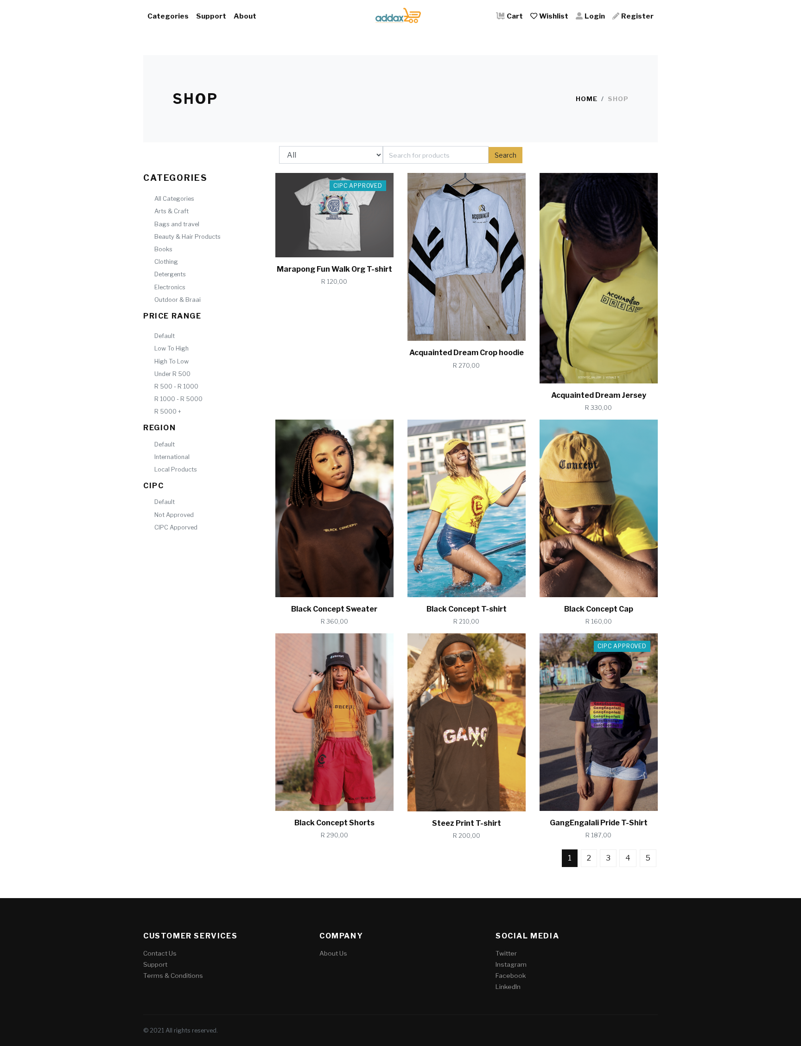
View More (348, 242)
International (172, 456)
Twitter (506, 953)
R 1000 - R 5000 (178, 398)
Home (587, 98)
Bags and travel (176, 224)
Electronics (169, 287)
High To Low (171, 361)
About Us (333, 953)
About (245, 16)
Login (595, 16)
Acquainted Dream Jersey (598, 395)
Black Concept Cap (598, 609)
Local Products (175, 469)
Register (637, 16)
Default (164, 335)
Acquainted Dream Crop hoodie (466, 352)
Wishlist (553, 16)
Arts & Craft (171, 211)
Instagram (511, 964)
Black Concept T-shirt (466, 609)
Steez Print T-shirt (466, 823)
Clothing (166, 261)
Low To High (171, 348)
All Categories (174, 198)
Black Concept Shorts (334, 822)
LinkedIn (508, 986)
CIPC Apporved (175, 527)
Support (211, 16)
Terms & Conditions (173, 975)
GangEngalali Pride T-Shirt (599, 822)
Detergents (170, 274)
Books (163, 249)
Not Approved (174, 514)
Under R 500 (172, 373)
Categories (168, 16)
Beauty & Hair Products (187, 236)
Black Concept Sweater (334, 609)
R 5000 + (167, 411)
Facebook (511, 975)
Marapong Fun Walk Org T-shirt (334, 269)
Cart (515, 16)
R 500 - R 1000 (176, 386)
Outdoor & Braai (177, 299)
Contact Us (160, 953)
